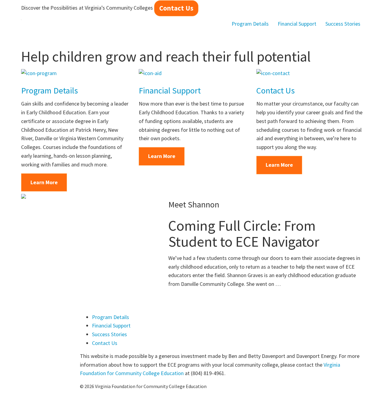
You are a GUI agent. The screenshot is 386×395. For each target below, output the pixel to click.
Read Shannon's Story (207, 300)
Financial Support (297, 23)
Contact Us (176, 8)
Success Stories (342, 23)
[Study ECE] (21, 23)
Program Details (250, 23)
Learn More (44, 182)
